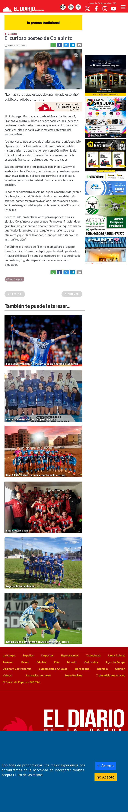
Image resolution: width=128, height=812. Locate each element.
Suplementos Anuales (53, 668)
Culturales (91, 662)
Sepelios (28, 655)
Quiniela (102, 668)
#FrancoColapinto (14, 279)
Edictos (41, 662)
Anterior (15, 294)
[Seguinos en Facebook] (96, 8)
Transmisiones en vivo (110, 675)
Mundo (71, 662)
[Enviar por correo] (79, 45)
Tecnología (93, 655)
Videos (7, 675)
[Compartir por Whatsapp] (53, 45)
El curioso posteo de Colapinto (38, 38)
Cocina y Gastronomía (17, 668)
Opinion (120, 668)
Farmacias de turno (38, 675)
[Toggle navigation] (123, 7)
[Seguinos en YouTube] (113, 8)
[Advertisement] (106, 33)
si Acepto (106, 765)
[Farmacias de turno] (78, 7)
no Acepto (105, 777)
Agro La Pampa (115, 662)
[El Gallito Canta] (62, 7)
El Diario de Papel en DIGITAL (21, 682)
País (56, 662)
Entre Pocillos (73, 675)
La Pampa (9, 655)
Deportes (47, 655)
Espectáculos (70, 655)
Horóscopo (82, 668)
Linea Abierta (116, 655)
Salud (24, 662)
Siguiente (72, 294)
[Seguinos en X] (87, 8)
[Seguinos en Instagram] (105, 8)
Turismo (8, 662)
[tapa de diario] (70, 7)
